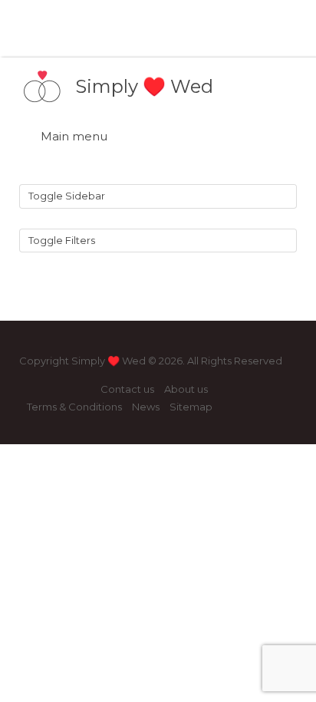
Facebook (34, 390)
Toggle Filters (61, 240)
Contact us (127, 389)
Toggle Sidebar (66, 196)
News (146, 406)
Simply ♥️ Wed (144, 86)
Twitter (83, 390)
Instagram (58, 390)
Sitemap (191, 406)
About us (186, 389)
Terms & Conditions (74, 406)
